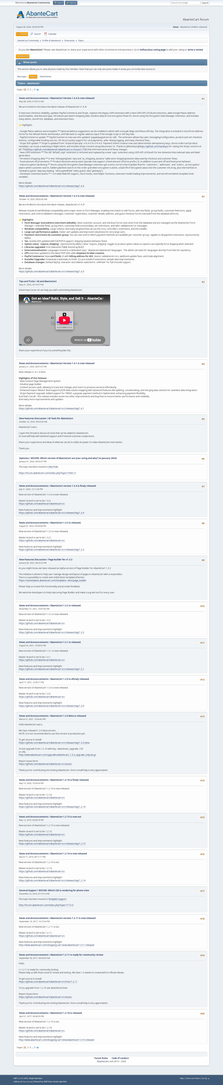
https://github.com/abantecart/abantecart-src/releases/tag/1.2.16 (52, 806)
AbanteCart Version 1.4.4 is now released (72, 98)
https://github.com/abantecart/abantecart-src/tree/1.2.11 (48, 981)
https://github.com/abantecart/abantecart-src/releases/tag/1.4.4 (51, 186)
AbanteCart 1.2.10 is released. (66, 1012)
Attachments (45, 76)
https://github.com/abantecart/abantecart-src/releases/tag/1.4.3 (51, 271)
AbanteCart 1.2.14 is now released (68, 853)
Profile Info (22, 56)
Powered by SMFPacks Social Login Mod (50, 1082)
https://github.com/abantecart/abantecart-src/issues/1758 (56, 149)
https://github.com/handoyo (153, 146)
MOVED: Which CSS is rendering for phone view (64, 890)
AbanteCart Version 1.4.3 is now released (72, 195)
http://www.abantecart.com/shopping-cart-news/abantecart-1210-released (56, 1039)
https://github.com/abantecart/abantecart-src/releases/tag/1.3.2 (51, 632)
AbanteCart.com (105, 1061)
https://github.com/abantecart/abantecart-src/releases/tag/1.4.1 (51, 408)
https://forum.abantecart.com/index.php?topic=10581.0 (47, 473)
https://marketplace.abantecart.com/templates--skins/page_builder (53, 580)
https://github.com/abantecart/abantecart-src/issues (45, 763)
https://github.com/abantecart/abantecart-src (42, 503)
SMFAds (17, 1082)
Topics (33, 76)
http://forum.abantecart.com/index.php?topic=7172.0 (46, 905)
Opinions (24, 458)
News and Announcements (33, 98)
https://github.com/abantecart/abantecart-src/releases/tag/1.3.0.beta (54, 742)
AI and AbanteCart (47, 281)
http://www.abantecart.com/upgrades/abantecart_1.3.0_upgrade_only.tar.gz (57, 754)
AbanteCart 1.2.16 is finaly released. (69, 779)
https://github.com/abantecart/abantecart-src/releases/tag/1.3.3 (51, 549)
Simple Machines (35, 1078)
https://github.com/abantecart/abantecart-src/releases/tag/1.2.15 (52, 843)
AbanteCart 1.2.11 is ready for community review (76, 954)
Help (182, 1078)
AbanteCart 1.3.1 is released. (65, 642)
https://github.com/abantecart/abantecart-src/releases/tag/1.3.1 (51, 669)
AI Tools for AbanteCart (60, 418)
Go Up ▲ (205, 1078)
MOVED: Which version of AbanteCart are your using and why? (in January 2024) (74, 458)
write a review (195, 49)
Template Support (57, 899)
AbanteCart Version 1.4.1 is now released (72, 363)
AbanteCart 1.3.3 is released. (65, 522)
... (33, 89)
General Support (28, 890)
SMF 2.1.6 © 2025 (21, 1078)
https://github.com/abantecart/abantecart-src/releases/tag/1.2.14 (52, 880)
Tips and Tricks (27, 281)
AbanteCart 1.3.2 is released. (65, 605)
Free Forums (27, 1082)
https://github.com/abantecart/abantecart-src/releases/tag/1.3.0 (51, 705)
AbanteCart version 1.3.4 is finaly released (73, 485)
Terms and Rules (193, 1078)
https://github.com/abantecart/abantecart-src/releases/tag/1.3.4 (51, 512)
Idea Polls (53, 466)
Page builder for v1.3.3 (60, 559)
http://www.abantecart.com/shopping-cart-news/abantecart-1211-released (56, 945)
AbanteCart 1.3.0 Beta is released (68, 715)
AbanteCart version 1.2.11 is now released (73, 918)
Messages (21, 76)
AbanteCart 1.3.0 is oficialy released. (69, 679)
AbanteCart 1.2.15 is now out (65, 816)
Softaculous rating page (153, 49)
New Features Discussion (32, 418)
